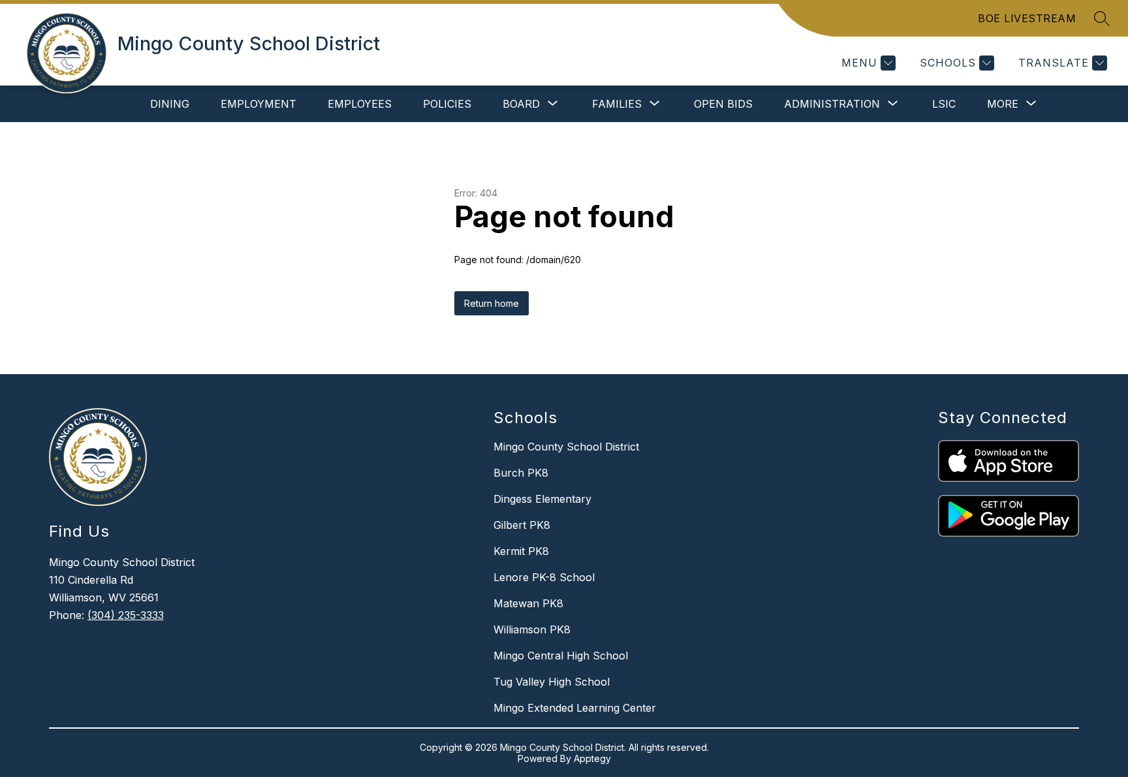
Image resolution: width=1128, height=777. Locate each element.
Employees (360, 103)
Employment (258, 103)
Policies (447, 103)
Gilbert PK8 (522, 524)
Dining (169, 103)
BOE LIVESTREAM (1027, 18)
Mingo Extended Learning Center (575, 707)
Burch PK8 (521, 472)
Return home (491, 303)
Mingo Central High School (561, 655)
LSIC (944, 103)
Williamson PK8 (532, 629)
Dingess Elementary (542, 498)
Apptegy (592, 758)
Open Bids (723, 103)
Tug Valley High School (552, 681)
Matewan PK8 (528, 603)
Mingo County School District (566, 446)
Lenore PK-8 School (544, 577)
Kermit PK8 (521, 551)
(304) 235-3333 (125, 615)
